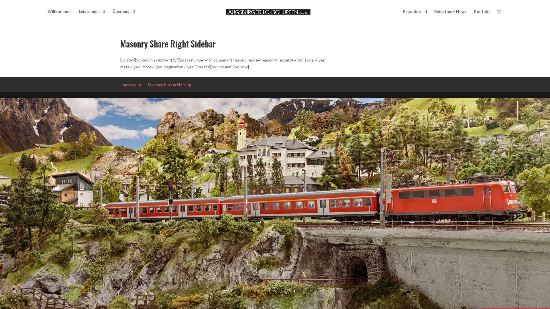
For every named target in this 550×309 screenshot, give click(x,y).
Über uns (121, 11)
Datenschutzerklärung (169, 84)
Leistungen (89, 11)
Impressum (130, 84)
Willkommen (60, 11)
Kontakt (482, 11)
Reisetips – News (450, 11)
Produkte (412, 11)
